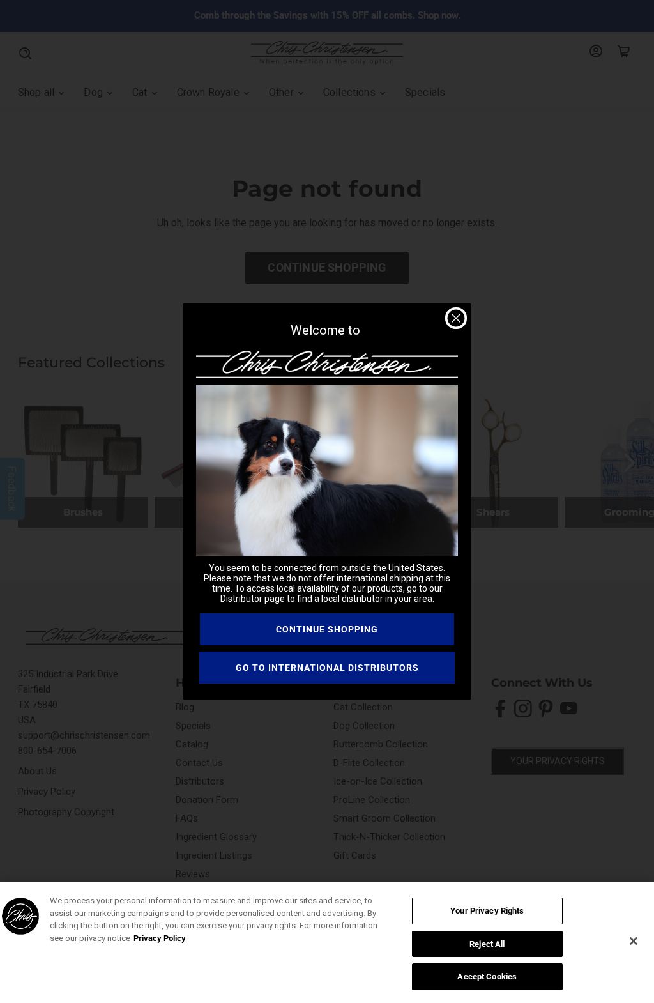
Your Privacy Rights (487, 910)
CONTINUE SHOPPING (327, 629)
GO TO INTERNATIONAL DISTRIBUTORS (327, 667)
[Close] (634, 941)
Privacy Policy (159, 938)
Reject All (487, 944)
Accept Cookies (487, 976)
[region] (327, 942)
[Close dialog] (456, 318)
